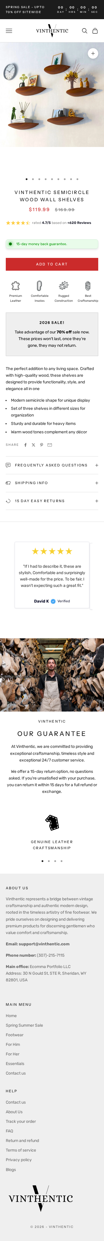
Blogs (11, 1169)
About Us (14, 1111)
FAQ (9, 1131)
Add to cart (52, 264)
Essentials (15, 1063)
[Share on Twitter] (33, 445)
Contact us (16, 1073)
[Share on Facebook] (25, 445)
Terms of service (21, 1150)
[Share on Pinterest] (41, 445)
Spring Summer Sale (24, 1025)
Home (11, 1015)
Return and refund (22, 1140)
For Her (12, 1054)
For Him (13, 1044)
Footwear (14, 1034)
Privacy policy (19, 1159)
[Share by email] (49, 445)
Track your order (21, 1121)
